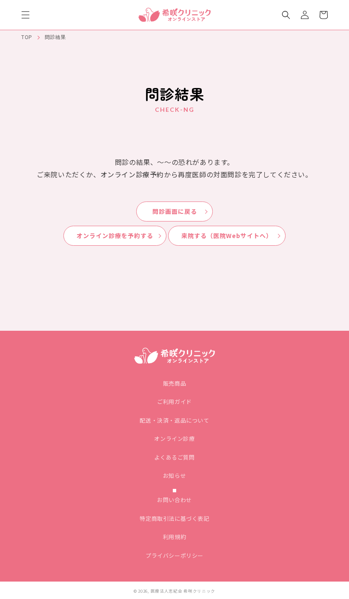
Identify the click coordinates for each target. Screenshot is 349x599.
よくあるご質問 (174, 457)
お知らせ (174, 475)
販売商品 (174, 383)
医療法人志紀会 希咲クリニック (183, 591)
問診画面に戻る (174, 211)
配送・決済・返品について (174, 420)
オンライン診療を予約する (115, 235)
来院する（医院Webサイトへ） (226, 235)
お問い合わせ (174, 500)
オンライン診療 (174, 438)
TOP (26, 36)
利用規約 (174, 537)
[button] (25, 15)
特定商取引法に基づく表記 (174, 518)
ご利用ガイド (174, 401)
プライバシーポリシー (174, 555)
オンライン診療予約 (132, 174)
